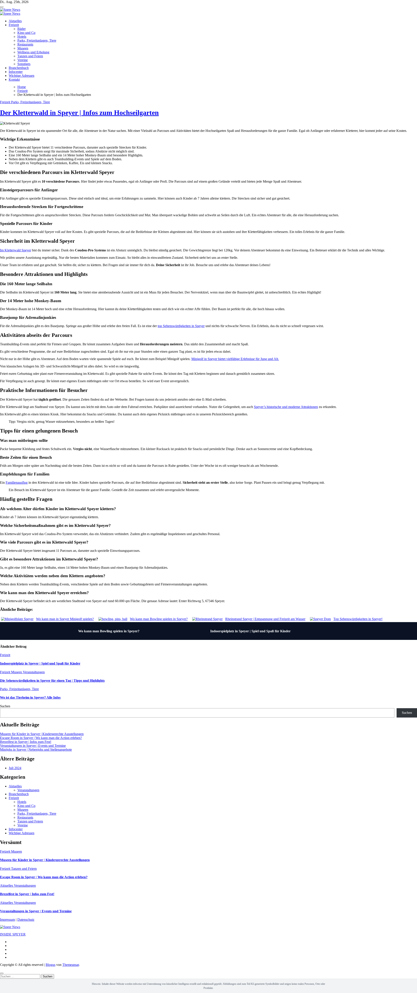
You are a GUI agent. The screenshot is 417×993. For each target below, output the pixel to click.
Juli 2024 (15, 768)
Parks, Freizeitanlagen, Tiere (36, 40)
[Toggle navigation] (1, 7)
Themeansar (70, 965)
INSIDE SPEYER (13, 934)
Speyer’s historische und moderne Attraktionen (286, 407)
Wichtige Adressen (21, 75)
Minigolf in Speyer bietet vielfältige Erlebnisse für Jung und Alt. (235, 359)
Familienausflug (17, 482)
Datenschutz (25, 919)
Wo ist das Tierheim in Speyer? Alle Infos (30, 697)
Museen (22, 48)
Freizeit (14, 25)
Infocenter (16, 72)
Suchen (5, 706)
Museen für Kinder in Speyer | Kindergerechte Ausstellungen (42, 734)
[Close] (1, 973)
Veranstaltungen (34, 672)
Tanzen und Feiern (30, 56)
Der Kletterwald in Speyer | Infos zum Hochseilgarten (79, 112)
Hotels (21, 36)
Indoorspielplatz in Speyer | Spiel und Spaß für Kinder (250, 631)
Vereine (22, 60)
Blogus (50, 965)
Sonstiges (23, 64)
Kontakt (14, 79)
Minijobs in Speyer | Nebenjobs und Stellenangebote (36, 749)
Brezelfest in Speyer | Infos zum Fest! (25, 742)
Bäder (21, 29)
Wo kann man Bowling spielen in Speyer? (108, 631)
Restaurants (25, 44)
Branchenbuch (19, 68)
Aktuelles (15, 21)
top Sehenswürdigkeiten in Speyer (181, 326)
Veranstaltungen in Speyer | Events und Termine (33, 745)
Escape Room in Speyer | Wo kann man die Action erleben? (41, 738)
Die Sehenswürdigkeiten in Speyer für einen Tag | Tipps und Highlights (52, 680)
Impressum (7, 919)
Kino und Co (26, 32)
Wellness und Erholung (33, 52)
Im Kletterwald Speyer (15, 250)
